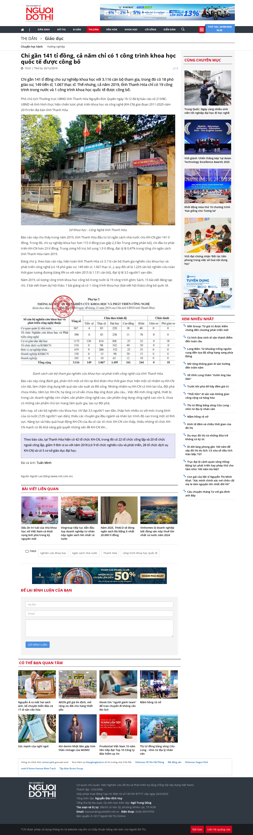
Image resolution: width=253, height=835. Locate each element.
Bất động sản (174, 762)
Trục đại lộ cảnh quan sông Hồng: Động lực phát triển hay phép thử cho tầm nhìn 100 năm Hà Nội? (209, 465)
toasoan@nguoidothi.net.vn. (102, 811)
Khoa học (131, 29)
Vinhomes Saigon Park (196, 762)
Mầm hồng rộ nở (150, 702)
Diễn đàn (170, 29)
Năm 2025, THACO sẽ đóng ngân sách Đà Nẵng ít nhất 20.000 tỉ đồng (117, 531)
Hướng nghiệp (56, 46)
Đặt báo (197, 829)
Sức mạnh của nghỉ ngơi (33, 746)
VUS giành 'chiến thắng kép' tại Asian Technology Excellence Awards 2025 (207, 160)
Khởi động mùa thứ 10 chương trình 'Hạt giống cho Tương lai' (207, 208)
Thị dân (94, 29)
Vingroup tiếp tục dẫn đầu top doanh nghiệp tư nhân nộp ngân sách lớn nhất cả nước (78, 533)
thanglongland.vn (95, 762)
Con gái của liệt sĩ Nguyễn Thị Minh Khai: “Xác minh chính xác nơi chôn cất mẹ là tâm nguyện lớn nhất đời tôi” (209, 480)
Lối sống (150, 29)
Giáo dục (54, 38)
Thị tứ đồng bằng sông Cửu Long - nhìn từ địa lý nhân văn (157, 749)
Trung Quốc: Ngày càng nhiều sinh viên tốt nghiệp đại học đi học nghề (206, 111)
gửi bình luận (37, 644)
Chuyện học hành (32, 46)
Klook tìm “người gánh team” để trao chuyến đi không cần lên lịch (117, 705)
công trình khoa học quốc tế (140, 553)
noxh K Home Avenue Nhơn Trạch (38, 768)
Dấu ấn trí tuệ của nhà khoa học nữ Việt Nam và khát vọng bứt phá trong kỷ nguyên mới (39, 533)
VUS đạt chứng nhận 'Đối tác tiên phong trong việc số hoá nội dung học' (205, 260)
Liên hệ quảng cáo (218, 829)
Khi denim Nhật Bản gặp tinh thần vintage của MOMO (77, 748)
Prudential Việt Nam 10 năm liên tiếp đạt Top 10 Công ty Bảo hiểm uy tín (117, 749)
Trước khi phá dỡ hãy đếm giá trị (208, 386)
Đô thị (61, 29)
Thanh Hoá (110, 553)
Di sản (77, 29)
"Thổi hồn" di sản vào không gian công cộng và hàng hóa (207, 395)
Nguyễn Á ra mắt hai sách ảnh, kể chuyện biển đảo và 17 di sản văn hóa (35, 705)
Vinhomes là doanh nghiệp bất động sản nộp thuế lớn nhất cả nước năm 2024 (157, 531)
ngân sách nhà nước (84, 553)
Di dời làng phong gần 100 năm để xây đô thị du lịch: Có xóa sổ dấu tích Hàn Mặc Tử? (208, 450)
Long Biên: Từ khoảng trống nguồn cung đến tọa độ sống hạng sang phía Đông (209, 352)
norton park (48, 762)
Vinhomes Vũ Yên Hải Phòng (149, 762)
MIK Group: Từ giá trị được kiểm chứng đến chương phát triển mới (206, 328)
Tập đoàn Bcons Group (71, 768)
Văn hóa (111, 29)
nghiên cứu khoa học (53, 553)
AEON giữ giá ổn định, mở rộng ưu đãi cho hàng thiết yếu (76, 705)
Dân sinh (44, 29)
